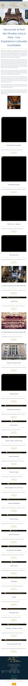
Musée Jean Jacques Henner (14, 363)
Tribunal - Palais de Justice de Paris (13, 440)
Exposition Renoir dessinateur (14, 145)
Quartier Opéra (14, 566)
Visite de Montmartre (14, 534)
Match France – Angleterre (14, 224)
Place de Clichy (14, 425)
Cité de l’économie (13, 255)
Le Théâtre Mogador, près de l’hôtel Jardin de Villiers (14, 332)
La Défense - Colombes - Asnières (13, 628)
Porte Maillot (14, 581)
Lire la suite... (14, 152)
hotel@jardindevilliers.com (14, 669)
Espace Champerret (14, 456)
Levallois (14, 597)
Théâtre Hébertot (13, 394)
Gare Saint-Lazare (13, 612)
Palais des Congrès (14, 472)
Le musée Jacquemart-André (14, 644)
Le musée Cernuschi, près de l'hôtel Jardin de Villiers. (14, 285)
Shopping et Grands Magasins (13, 550)
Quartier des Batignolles (14, 503)
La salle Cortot (13, 301)
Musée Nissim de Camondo (14, 409)
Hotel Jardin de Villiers (14, 5)
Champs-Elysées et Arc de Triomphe (14, 487)
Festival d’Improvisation (14, 184)
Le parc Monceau (13, 519)
